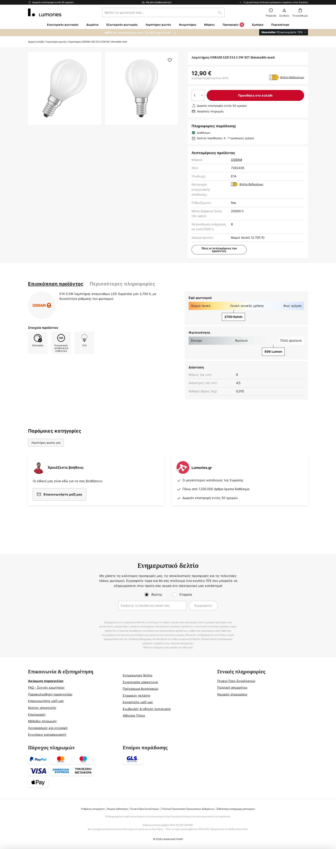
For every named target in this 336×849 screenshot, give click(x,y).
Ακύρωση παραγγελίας (46, 681)
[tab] (55, 284)
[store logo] (44, 12)
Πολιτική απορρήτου (232, 687)
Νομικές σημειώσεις (232, 694)
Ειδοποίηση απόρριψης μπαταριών (236, 809)
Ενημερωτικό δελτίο (137, 675)
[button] (170, 60)
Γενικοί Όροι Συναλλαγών (236, 681)
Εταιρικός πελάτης (136, 695)
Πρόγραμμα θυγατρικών (140, 689)
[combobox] (163, 12)
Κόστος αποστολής (42, 708)
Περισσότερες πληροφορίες (122, 284)
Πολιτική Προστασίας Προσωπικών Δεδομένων (188, 809)
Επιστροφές (37, 714)
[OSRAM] (42, 305)
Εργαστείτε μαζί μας (138, 702)
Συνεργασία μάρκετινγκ (140, 682)
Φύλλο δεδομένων (292, 77)
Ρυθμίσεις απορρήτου (93, 809)
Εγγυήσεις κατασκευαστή (47, 734)
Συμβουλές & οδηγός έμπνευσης (147, 709)
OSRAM (236, 160)
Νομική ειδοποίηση (117, 809)
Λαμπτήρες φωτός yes (45, 442)
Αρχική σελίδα (36, 41)
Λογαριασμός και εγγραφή (47, 728)
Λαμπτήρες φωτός (56, 41)
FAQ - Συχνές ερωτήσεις (46, 687)
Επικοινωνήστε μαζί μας (46, 701)
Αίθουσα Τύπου (134, 715)
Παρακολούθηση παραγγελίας (50, 694)
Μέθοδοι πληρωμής (42, 721)
